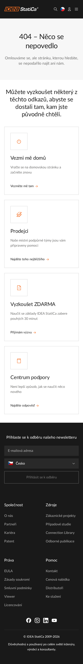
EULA (8, 571)
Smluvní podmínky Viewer (18, 592)
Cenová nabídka (58, 579)
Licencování (13, 605)
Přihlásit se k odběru (41, 477)
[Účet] (69, 9)
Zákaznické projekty (61, 516)
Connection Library (60, 533)
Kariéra (9, 533)
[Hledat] (55, 9)
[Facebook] (28, 620)
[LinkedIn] (45, 620)
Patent (9, 541)
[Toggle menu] (76, 9)
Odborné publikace (60, 541)
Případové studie (58, 524)
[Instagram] (37, 620)
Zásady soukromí (17, 579)
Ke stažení (53, 596)
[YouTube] (54, 620)
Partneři (10, 524)
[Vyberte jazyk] (62, 9)
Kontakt (52, 571)
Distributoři (54, 588)
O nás (8, 516)
